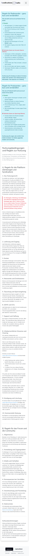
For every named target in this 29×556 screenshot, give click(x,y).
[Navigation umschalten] (26, 2)
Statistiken (13, 553)
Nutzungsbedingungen (17, 551)
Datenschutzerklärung (7, 510)
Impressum (7, 551)
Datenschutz (21, 553)
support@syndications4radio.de (10, 355)
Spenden (7, 553)
